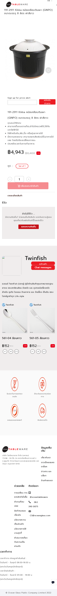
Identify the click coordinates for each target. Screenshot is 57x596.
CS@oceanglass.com (40, 515)
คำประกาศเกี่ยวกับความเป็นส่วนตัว (21, 542)
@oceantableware (39, 497)
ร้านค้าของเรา (47, 480)
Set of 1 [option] (22, 166)
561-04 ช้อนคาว (12, 338)
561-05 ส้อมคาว (39, 338)
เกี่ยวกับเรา (46, 457)
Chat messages (43, 267)
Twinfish (36, 258)
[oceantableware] (15, 4)
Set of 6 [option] (11, 351)
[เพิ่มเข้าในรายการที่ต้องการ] (48, 70)
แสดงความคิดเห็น (28, 226)
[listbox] (22, 166)
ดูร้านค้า (43, 263)
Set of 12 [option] (16, 351)
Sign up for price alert (19, 97)
